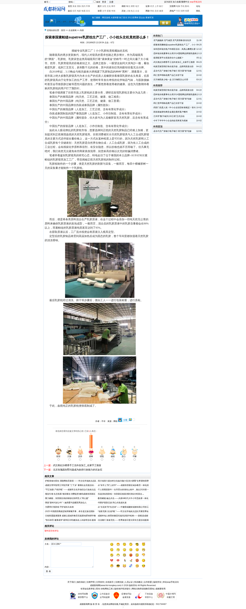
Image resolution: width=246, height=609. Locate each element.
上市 (157, 6)
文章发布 (100, 582)
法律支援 (119, 582)
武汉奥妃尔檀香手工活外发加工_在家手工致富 (77, 465)
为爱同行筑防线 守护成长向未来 (59, 507)
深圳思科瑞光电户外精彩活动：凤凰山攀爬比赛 (174, 49)
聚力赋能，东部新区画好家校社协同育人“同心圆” (67, 498)
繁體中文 (185, 2)
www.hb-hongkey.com (111, 585)
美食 (74, 6)
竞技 (157, 11)
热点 (133, 11)
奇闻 (113, 11)
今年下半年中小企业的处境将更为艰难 (170, 120)
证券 (148, 6)
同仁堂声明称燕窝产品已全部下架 (168, 75)
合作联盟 (148, 582)
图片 (100, 6)
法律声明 (91, 582)
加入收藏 (177, 2)
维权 (124, 6)
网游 (148, 11)
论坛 (198, 6)
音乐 (88, 11)
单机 (152, 11)
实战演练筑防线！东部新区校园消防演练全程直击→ (121, 494)
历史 (124, 11)
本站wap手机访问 (171, 582)
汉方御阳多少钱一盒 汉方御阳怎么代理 (170, 79)
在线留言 (110, 582)
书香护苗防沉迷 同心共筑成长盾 (112, 502)
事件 (113, 6)
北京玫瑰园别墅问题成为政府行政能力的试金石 (77, 469)
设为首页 (168, 2)
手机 (183, 6)
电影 (79, 11)
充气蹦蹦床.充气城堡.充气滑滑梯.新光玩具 (172, 40)
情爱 (187, 11)
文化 (109, 6)
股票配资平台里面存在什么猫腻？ (168, 58)
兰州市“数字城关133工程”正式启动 (168, 116)
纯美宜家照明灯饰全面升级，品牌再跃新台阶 (173, 66)
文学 (104, 11)
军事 (88, 6)
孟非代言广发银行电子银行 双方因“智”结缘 (172, 71)
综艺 (74, 11)
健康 (161, 11)
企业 (137, 11)
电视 (83, 11)
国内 (83, 6)
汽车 (178, 11)
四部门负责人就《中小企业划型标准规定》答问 (174, 107)
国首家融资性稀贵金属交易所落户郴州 (170, 112)
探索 (109, 11)
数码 (187, 6)
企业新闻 (72, 30)
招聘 (183, 11)
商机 (198, 11)
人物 (128, 11)
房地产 (173, 11)
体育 (100, 11)
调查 (133, 6)
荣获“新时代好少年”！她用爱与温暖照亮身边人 (66, 502)
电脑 (178, 6)
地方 (137, 6)
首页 (70, 6)
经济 (152, 6)
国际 (79, 6)
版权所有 (157, 582)
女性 (104, 6)
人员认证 (129, 582)
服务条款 (81, 582)
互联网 (173, 6)
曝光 (128, 6)
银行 (161, 6)
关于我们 (71, 582)
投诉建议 (138, 582)
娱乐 (70, 11)
